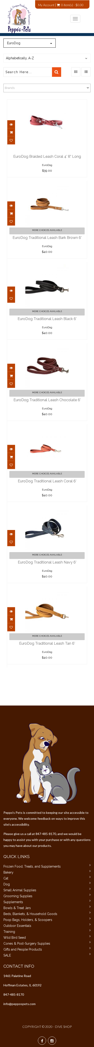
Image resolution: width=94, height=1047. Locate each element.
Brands (10, 88)
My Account (46, 5)
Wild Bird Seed (14, 937)
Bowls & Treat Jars (17, 908)
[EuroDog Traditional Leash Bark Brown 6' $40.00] (47, 184)
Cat (5, 878)
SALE (7, 955)
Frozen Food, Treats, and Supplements (32, 866)
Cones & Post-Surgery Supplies (26, 943)
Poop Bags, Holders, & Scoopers (27, 920)
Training (9, 931)
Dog (6, 884)
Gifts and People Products (22, 949)
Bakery (8, 872)
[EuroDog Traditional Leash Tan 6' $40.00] (47, 590)
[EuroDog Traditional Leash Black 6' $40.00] (47, 265)
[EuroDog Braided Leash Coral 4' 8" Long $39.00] (47, 103)
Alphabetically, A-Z (20, 58)
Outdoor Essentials (17, 926)
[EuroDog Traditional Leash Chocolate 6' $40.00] (47, 346)
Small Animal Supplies (19, 890)
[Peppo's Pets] (43, 19)
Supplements (13, 902)
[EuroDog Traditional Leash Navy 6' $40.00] (47, 508)
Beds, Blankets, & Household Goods (30, 914)
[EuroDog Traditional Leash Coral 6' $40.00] (47, 427)
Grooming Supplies (17, 896)
